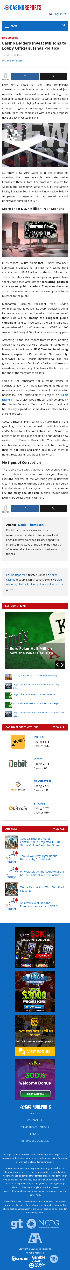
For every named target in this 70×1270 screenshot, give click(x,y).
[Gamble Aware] (37, 1258)
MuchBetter (42, 781)
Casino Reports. (44, 1248)
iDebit (38, 759)
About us (34, 1113)
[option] (35, 640)
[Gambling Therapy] (35, 1265)
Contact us (34, 1120)
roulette (11, 584)
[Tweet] (54, 76)
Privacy (34, 1133)
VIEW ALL (59, 727)
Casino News (10, 37)
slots (60, 579)
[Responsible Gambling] (52, 1258)
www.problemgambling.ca (16, 1191)
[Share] (25, 76)
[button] (57, 665)
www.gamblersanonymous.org (47, 1191)
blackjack (22, 584)
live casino (56, 584)
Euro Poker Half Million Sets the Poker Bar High (31, 650)
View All (59, 828)
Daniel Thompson (13, 60)
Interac (39, 737)
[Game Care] (20, 1258)
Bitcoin (39, 803)
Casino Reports (15, 575)
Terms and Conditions (34, 1127)
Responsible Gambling (35, 1140)
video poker (37, 584)
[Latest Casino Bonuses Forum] (35, 1035)
